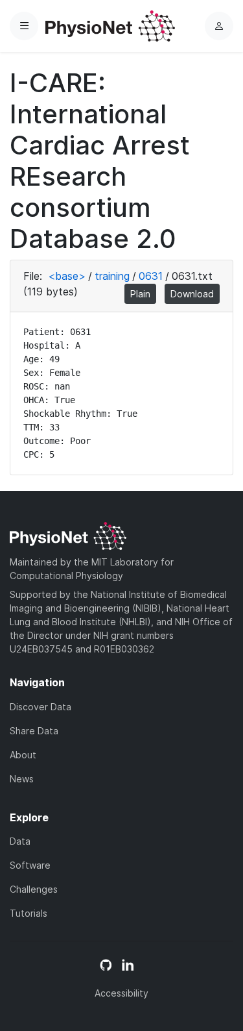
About (23, 754)
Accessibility (121, 993)
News (22, 778)
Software (30, 865)
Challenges (34, 889)
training (112, 275)
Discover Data (40, 706)
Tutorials (28, 913)
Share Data (34, 730)
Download (192, 293)
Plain (140, 293)
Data (20, 841)
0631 (151, 275)
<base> (67, 275)
